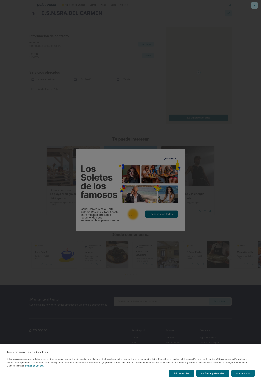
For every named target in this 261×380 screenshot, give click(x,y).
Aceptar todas (243, 373)
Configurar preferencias (212, 373)
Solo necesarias (181, 373)
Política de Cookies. (34, 365)
